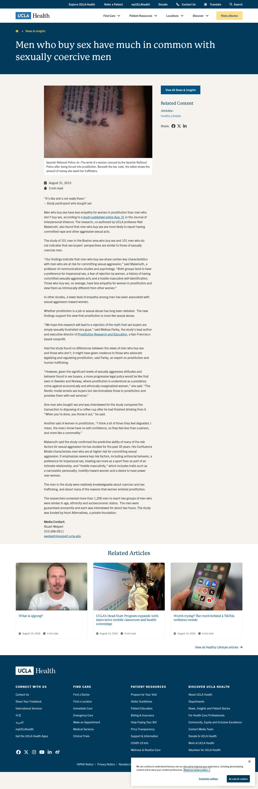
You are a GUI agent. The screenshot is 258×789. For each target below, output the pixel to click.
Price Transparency (142, 729)
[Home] (17, 31)
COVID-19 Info (139, 743)
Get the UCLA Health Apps (32, 736)
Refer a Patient (113, 4)
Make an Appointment (86, 722)
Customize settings (208, 778)
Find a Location (82, 701)
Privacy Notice (106, 764)
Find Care (109, 15)
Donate (163, 4)
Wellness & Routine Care (145, 750)
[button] (82, 4)
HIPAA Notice (85, 764)
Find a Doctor (229, 15)
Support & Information (144, 736)
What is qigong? (31, 616)
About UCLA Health (200, 694)
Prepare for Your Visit (144, 694)
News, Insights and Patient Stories (209, 708)
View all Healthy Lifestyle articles (216, 647)
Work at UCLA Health (201, 743)
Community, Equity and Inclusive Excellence (215, 722)
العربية (19, 722)
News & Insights (35, 31)
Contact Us (188, 4)
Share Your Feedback (28, 701)
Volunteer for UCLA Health (204, 750)
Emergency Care (83, 715)
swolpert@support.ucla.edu (62, 536)
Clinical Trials (81, 736)
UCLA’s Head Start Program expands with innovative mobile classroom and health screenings (127, 620)
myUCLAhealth (140, 4)
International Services (29, 708)
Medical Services (83, 729)
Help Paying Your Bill (144, 722)
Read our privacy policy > (196, 769)
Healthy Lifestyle (171, 116)
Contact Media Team (200, 729)
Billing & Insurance (142, 715)
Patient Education (141, 708)
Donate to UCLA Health (202, 736)
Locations (172, 15)
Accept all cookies (238, 778)
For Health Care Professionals (206, 715)
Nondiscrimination (130, 764)
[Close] (249, 761)
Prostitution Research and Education (102, 334)
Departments (196, 701)
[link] (173, 126)
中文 (18, 715)
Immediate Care (82, 708)
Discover (198, 15)
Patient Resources (140, 15)
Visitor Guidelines (141, 701)
